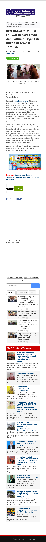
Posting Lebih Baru (14, 277)
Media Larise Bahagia (28, 539)
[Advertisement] (25, 219)
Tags (32, 292)
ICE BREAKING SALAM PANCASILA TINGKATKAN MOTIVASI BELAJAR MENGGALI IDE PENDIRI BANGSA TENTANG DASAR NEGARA (27, 406)
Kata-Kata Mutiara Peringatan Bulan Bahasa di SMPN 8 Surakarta (27, 510)
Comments (22, 292)
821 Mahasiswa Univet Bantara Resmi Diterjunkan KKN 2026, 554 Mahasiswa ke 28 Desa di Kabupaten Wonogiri (27, 460)
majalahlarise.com (21, 101)
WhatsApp (18, 189)
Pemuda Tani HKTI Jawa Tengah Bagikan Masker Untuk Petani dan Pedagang (22, 177)
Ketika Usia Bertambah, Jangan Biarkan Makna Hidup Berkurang (27, 313)
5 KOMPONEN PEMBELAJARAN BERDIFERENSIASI (23, 388)
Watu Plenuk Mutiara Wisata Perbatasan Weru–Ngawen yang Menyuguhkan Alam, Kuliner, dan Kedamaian (27, 426)
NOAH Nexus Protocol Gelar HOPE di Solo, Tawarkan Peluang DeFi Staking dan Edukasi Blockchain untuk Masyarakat (26, 357)
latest (11, 292)
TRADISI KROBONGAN (25, 373)
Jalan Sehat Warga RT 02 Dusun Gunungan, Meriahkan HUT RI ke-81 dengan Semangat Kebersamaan (27, 324)
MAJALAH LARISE (27, 538)
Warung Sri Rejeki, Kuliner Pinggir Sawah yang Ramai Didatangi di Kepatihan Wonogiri (27, 494)
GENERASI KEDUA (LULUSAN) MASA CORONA (27, 477)
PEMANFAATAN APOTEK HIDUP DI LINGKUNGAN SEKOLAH (26, 443)
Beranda (24, 278)
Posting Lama (33, 277)
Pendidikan (20, 23)
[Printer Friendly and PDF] (12, 59)
